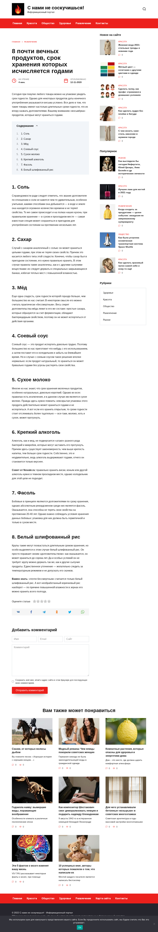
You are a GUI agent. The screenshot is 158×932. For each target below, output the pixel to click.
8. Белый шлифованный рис (37, 169)
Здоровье (65, 23)
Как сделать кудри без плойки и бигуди (130, 112)
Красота (32, 23)
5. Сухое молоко (30, 154)
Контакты (102, 23)
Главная (17, 23)
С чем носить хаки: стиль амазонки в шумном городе (128, 134)
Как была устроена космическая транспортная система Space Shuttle (130, 242)
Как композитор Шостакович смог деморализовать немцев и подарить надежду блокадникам (79, 811)
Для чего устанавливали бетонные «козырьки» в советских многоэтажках (121, 811)
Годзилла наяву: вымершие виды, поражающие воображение (29, 811)
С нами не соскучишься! (55, 8)
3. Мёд (24, 144)
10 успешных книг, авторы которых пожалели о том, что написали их (77, 869)
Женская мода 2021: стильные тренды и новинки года (129, 48)
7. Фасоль (26, 164)
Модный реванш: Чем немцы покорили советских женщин (76, 750)
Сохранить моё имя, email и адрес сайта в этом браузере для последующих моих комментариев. (51, 681)
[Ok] (154, 923)
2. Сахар (26, 139)
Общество (48, 23)
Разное (106, 319)
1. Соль (25, 133)
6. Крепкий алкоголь (32, 159)
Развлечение (83, 23)
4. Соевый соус (30, 149)
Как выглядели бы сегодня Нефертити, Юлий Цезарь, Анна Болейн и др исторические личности (131, 167)
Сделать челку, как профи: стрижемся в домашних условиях (129, 92)
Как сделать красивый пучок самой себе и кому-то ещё (130, 265)
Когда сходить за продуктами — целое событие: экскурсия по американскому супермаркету (131, 215)
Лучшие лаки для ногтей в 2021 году (131, 191)
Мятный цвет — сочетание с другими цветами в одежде (129, 70)
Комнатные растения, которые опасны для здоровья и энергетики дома (125, 752)
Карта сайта (103, 898)
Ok (79, 927)
